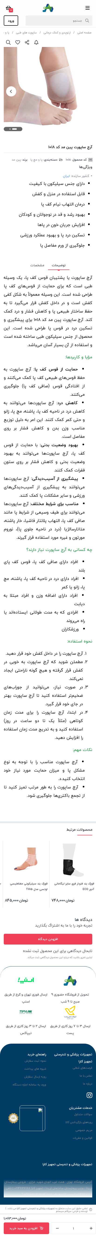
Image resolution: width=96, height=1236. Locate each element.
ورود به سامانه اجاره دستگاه (29, 1084)
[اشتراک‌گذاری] (27, 42)
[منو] (87, 7)
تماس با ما (86, 1075)
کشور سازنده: (80, 176)
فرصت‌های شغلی (82, 1067)
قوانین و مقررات (82, 1137)
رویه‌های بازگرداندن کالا (78, 1122)
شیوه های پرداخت (35, 1068)
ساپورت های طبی (26, 32)
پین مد (16, 159)
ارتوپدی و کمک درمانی (57, 32)
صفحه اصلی (84, 32)
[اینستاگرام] (89, 1095)
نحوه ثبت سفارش (35, 1060)
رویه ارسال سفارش (35, 1076)
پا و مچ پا (36, 159)
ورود (11, 21)
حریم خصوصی (83, 1130)
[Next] (11, 91)
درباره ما (87, 1083)
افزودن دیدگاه (48, 939)
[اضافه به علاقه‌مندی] (17, 42)
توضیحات (59, 265)
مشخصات (37, 265)
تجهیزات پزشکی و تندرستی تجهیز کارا (36, 1208)
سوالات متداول (83, 1114)
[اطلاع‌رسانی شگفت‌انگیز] (36, 42)
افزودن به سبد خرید (24, 1228)
